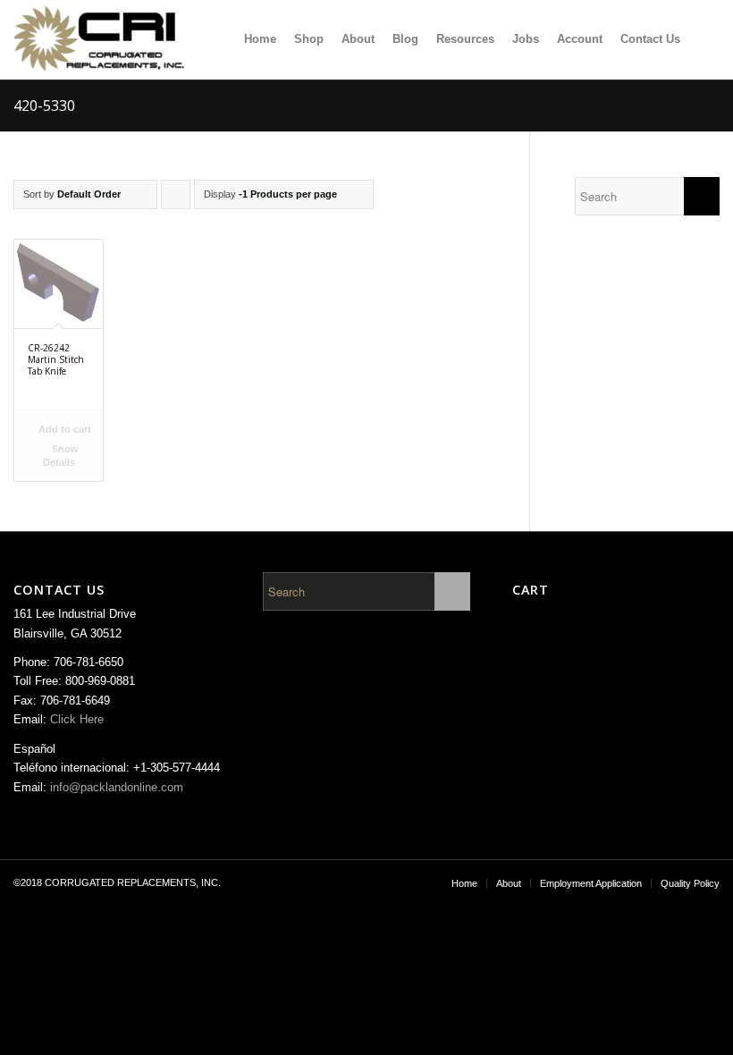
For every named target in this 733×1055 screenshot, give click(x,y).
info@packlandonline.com (116, 787)
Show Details (61, 455)
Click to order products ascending (176, 199)
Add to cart (63, 429)
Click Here (77, 719)
